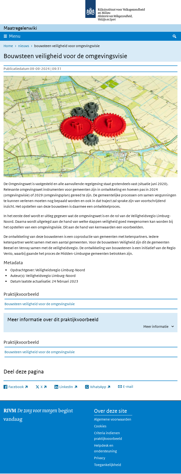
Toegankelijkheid (107, 464)
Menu (15, 36)
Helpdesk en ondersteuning (105, 448)
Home (8, 46)
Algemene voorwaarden (112, 419)
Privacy (99, 458)
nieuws (23, 46)
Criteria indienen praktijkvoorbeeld (108, 436)
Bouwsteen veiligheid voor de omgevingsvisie (39, 304)
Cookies (100, 426)
